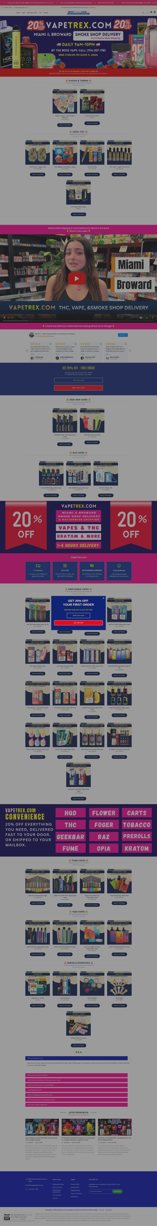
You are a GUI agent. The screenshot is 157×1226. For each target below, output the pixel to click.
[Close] (103, 598)
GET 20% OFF (78, 623)
